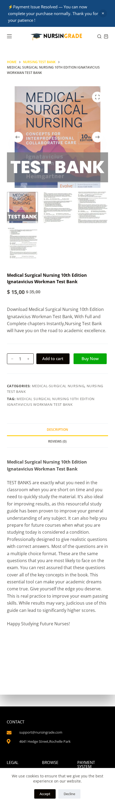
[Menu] (9, 36)
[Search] (99, 36)
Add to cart (52, 358)
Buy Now (90, 358)
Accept (45, 793)
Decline (69, 793)
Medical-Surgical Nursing (58, 385)
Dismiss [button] (103, 13)
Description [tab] (57, 429)
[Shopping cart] (106, 36)
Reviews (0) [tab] (57, 441)
